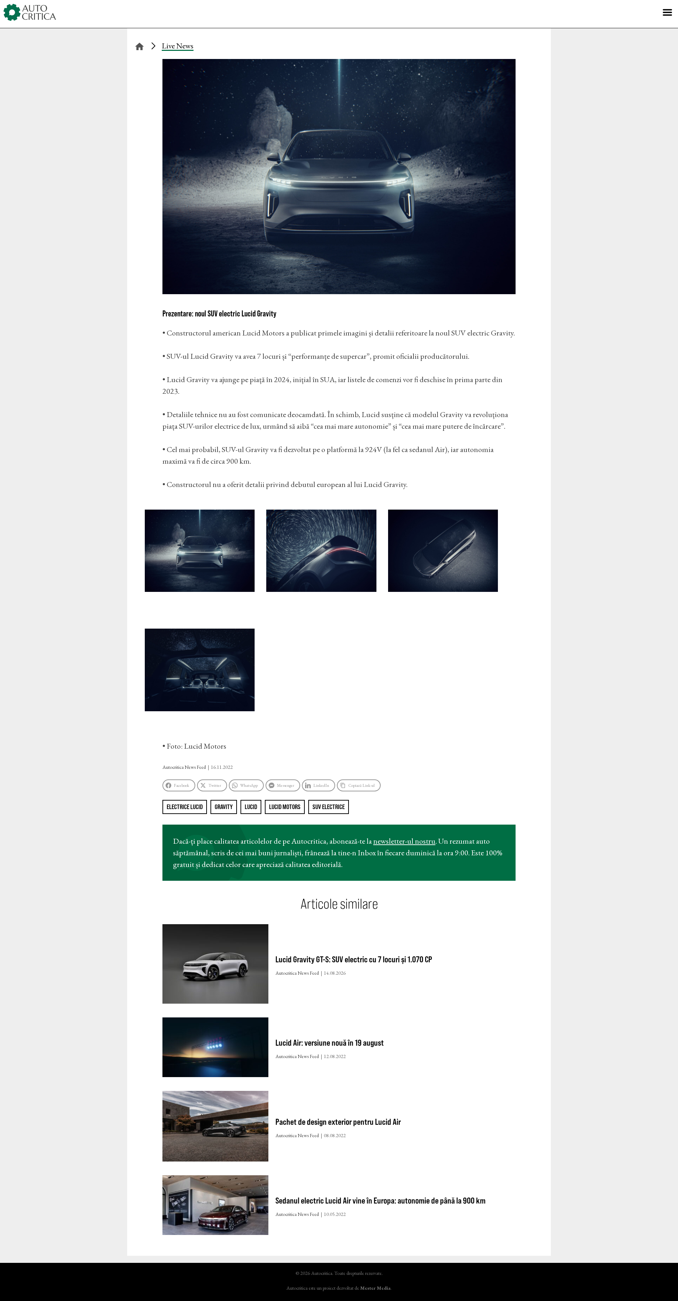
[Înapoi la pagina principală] (139, 45)
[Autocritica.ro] (30, 12)
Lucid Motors (285, 806)
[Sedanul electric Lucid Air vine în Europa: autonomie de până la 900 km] (215, 1206)
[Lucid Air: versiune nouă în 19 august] (215, 1048)
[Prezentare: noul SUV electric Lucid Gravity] (339, 291)
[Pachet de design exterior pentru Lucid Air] (215, 1128)
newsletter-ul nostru (404, 841)
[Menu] (667, 12)
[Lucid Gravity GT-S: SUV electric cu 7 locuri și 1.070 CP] (215, 965)
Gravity (224, 806)
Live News (178, 46)
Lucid (251, 806)
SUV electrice (329, 806)
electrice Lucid (185, 806)
